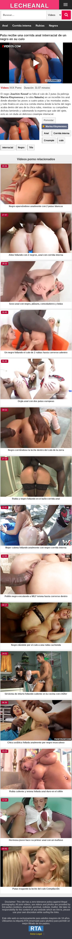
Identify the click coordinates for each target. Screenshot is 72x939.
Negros (53, 25)
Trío (31, 147)
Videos (5, 87)
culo (61, 140)
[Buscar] (66, 14)
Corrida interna (21, 25)
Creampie (49, 140)
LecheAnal (29, 5)
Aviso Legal (36, 934)
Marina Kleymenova (56, 126)
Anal (5, 25)
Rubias (40, 25)
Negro (21, 147)
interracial (7, 147)
